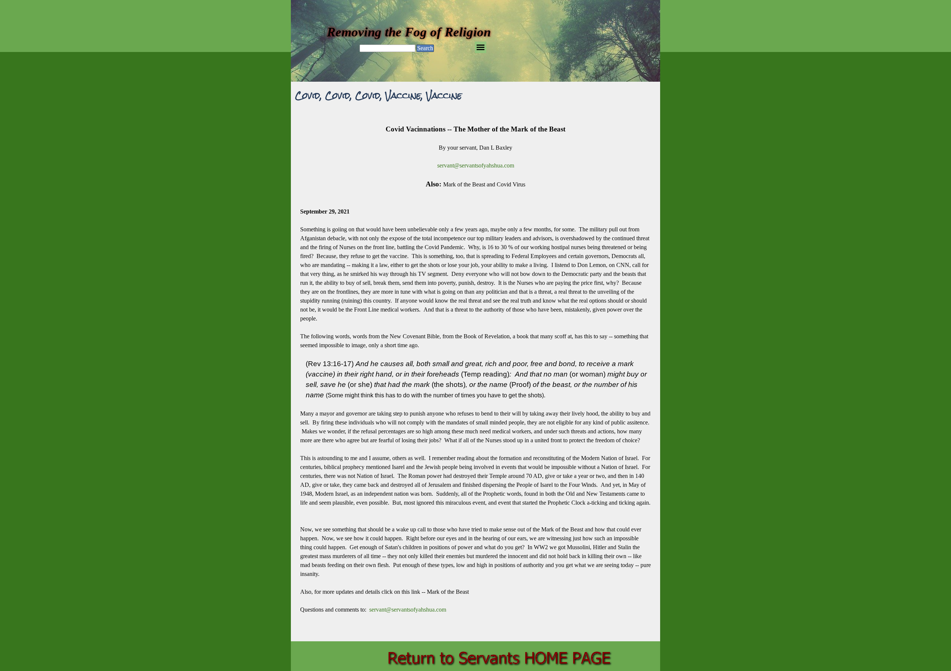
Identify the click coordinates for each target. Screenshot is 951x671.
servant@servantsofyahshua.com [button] (475, 165)
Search (425, 48)
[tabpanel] (475, 373)
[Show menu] (480, 47)
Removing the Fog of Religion (409, 32)
